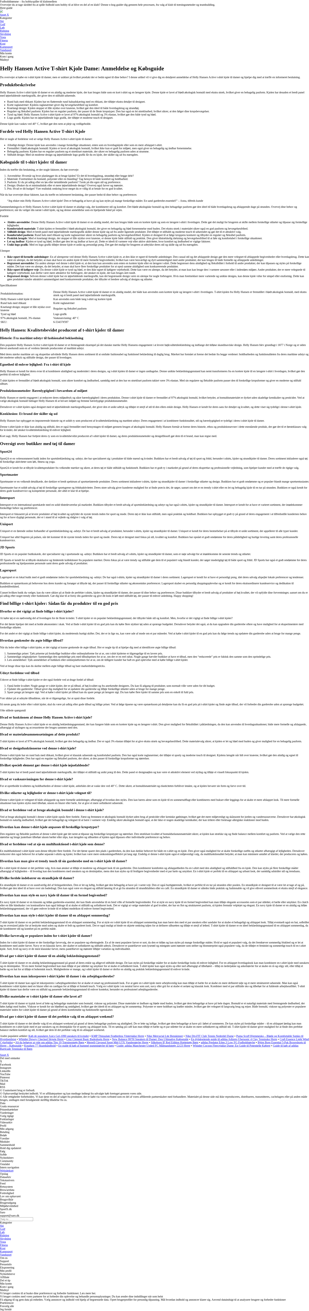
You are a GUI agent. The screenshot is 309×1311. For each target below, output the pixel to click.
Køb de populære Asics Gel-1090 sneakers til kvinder (58, 1036)
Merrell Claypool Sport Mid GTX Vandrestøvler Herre (117, 1042)
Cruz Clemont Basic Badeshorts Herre (87, 1039)
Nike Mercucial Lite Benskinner (165, 1036)
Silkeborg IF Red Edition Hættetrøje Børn (174, 1042)
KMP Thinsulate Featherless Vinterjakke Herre (117, 1036)
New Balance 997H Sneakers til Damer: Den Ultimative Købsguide (150, 1039)
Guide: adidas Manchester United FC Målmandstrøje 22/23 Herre (153, 1045)
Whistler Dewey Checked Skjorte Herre (41, 1039)
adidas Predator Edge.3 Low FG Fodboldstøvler (228, 1042)
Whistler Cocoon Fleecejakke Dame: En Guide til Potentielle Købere (231, 1045)
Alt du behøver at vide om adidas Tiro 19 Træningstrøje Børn (49, 1042)
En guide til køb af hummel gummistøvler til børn (86, 1045)
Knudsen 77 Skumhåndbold (40, 1045)
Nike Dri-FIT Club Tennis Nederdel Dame (209, 1036)
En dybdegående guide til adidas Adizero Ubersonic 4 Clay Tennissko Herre (234, 1039)
